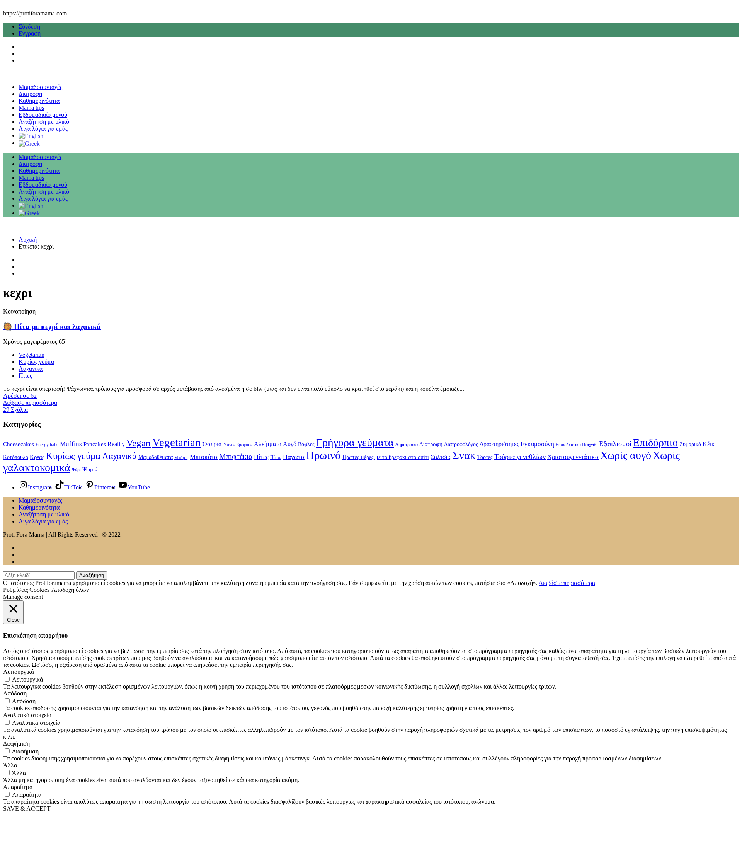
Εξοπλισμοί (615, 444)
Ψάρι (76, 469)
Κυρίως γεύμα (36, 361)
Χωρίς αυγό (625, 455)
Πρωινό (323, 455)
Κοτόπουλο (15, 457)
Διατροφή (30, 93)
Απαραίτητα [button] (17, 787)
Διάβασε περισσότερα (30, 402)
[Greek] (29, 143)
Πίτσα (275, 457)
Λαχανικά (31, 368)
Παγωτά (294, 456)
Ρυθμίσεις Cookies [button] (26, 589)
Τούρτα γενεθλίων (520, 456)
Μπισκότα (204, 456)
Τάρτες (485, 457)
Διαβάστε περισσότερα (567, 583)
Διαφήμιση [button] (16, 743)
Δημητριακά (406, 444)
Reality (116, 444)
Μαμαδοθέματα (155, 457)
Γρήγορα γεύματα (355, 442)
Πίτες (25, 375)
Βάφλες (306, 444)
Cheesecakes (18, 444)
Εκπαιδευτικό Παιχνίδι (576, 444)
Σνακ (464, 455)
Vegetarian (31, 354)
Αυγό (289, 444)
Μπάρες (181, 457)
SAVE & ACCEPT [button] (27, 808)
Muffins (71, 444)
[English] (31, 135)
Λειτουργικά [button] (18, 671)
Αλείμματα (267, 444)
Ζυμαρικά (690, 444)
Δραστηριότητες (499, 444)
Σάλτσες (441, 456)
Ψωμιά (90, 469)
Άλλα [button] (10, 765)
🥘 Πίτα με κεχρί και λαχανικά (52, 326)
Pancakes (94, 444)
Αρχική (28, 239)
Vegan (138, 443)
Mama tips (31, 107)
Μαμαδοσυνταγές (40, 87)
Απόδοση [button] (15, 693)
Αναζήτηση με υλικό (44, 121)
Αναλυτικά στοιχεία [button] (27, 715)
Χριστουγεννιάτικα (573, 456)
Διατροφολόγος (461, 444)
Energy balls (47, 444)
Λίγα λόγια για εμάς (43, 128)
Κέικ (709, 444)
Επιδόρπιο (655, 442)
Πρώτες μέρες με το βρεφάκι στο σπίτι (385, 457)
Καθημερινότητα (39, 100)
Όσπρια (212, 444)
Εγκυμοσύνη (537, 444)
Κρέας (37, 457)
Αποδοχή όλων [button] (70, 589)
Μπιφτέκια (235, 456)
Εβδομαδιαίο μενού (43, 114)
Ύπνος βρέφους (237, 444)
